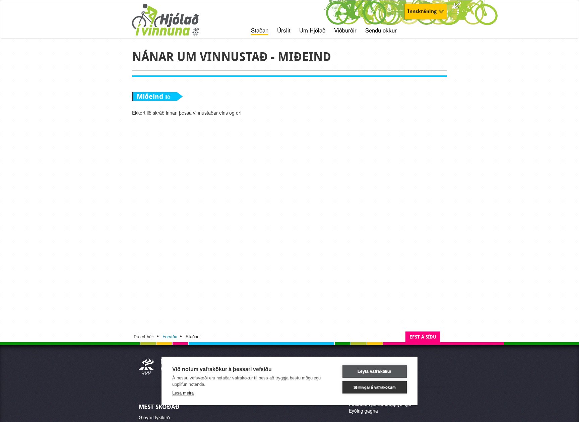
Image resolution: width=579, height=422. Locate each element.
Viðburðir (345, 30)
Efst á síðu (422, 337)
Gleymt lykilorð (154, 417)
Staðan (259, 30)
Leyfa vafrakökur (374, 371)
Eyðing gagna (363, 410)
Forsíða (170, 336)
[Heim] (174, 23)
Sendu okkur (381, 30)
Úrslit (284, 30)
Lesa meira (183, 393)
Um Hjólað (312, 30)
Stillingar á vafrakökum (374, 387)
